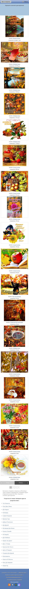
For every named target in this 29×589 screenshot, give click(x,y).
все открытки (6, 1)
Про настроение (16, 296)
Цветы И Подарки (7, 550)
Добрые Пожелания (8, 522)
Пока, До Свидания (7, 562)
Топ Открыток (6, 503)
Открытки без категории (16, 322)
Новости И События (8, 559)
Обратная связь (22, 572)
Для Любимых (6, 537)
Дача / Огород (6, 543)
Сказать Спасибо (7, 531)
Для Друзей (6, 525)
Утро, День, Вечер (7, 506)
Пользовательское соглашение (14, 579)
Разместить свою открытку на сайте (14, 575)
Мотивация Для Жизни (8, 528)
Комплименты (6, 556)
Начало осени (16, 38)
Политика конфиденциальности (14, 577)
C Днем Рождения (7, 515)
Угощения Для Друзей (8, 553)
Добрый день (16, 64)
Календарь (5, 512)
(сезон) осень (16, 167)
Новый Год (5, 565)
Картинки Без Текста (8, 547)
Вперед (21, 482)
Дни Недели (6, 509)
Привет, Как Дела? (7, 540)
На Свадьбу (6, 534)
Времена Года (6, 519)
